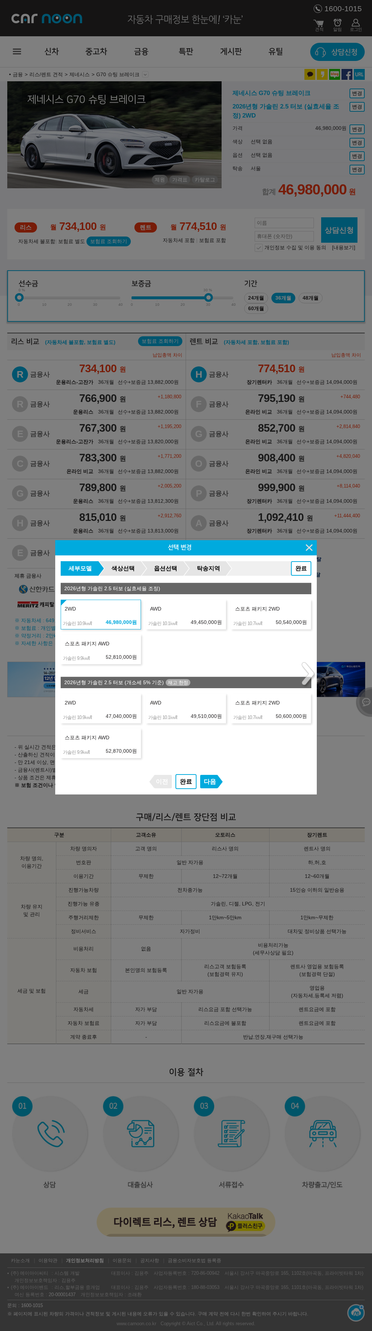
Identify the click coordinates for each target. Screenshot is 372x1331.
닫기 (309, 547)
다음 (210, 781)
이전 (162, 781)
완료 (301, 568)
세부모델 (80, 568)
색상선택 (123, 568)
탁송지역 (208, 568)
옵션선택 (165, 568)
